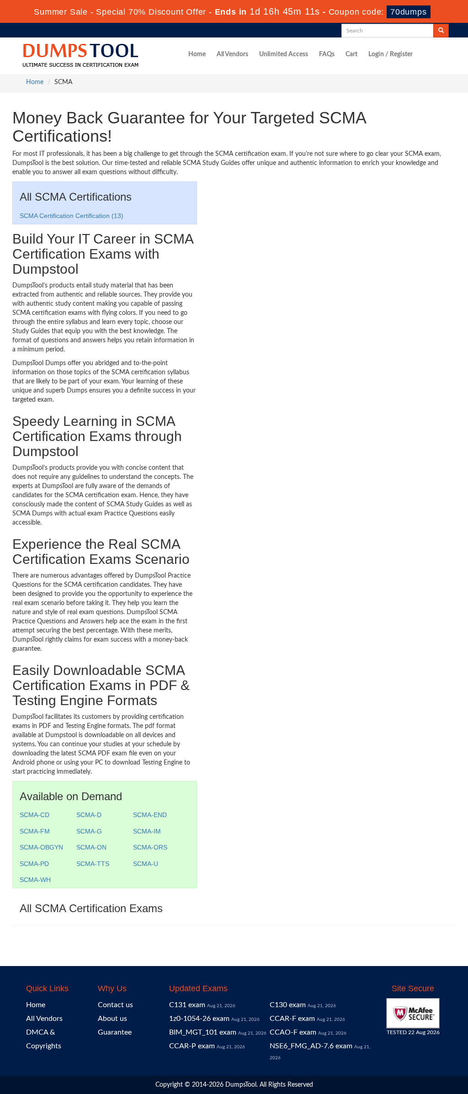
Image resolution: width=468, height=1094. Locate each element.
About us (112, 1018)
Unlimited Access (283, 54)
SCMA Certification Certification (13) (71, 215)
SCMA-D (88, 814)
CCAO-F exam (293, 1032)
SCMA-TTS (92, 863)
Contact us (115, 1005)
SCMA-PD (34, 863)
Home (197, 54)
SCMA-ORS (150, 847)
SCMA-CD (34, 814)
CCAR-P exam (192, 1046)
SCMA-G (89, 831)
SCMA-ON (91, 847)
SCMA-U (145, 863)
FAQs (327, 54)
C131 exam (187, 1005)
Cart (351, 54)
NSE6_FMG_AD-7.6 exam (311, 1046)
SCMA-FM (35, 831)
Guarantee (115, 1032)
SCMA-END (150, 814)
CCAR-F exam (292, 1018)
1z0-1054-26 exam (199, 1018)
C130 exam (288, 1005)
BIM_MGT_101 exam (202, 1032)
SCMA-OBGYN (41, 847)
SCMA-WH (35, 879)
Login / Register (390, 54)
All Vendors (232, 54)
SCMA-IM (147, 831)
